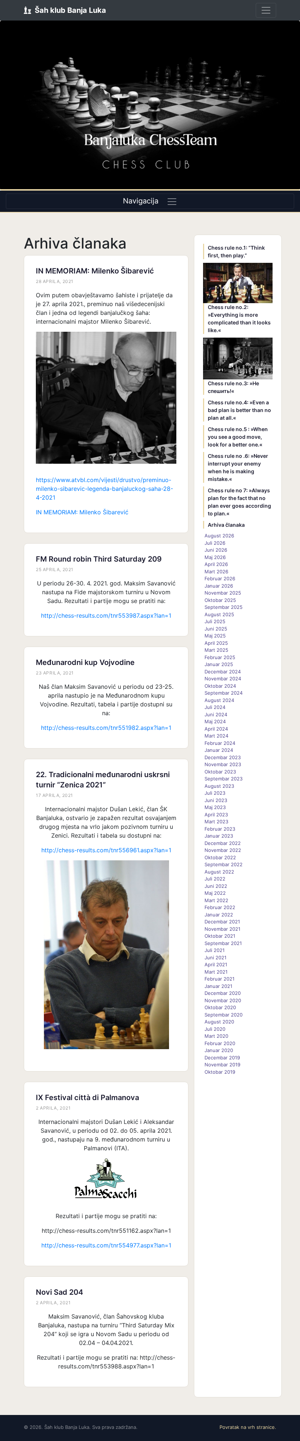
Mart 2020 (216, 1036)
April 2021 (216, 964)
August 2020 (219, 1022)
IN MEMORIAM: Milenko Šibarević (95, 270)
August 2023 (219, 786)
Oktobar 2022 (220, 857)
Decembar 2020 (223, 993)
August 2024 (219, 700)
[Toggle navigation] (266, 10)
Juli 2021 (215, 950)
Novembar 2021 (222, 929)
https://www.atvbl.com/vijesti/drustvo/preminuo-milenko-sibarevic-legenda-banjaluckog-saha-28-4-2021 (104, 488)
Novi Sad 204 (59, 1292)
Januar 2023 (219, 836)
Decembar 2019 (222, 1057)
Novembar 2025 (223, 593)
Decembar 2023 (223, 757)
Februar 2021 (220, 979)
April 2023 (216, 814)
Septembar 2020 (224, 1015)
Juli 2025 (215, 621)
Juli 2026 (215, 543)
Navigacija (140, 200)
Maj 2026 (215, 557)
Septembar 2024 (224, 693)
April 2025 (216, 643)
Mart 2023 (216, 821)
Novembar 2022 (223, 850)
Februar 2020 (220, 1043)
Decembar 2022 (223, 843)
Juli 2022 (215, 879)
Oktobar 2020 (220, 1007)
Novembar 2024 (223, 678)
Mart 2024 (216, 736)
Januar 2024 (219, 750)
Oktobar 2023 (220, 772)
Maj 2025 (215, 636)
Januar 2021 (218, 986)
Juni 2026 (216, 550)
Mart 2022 (216, 900)
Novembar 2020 (223, 1000)
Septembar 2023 (224, 779)
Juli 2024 (215, 707)
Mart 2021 (216, 972)
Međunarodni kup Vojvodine (85, 662)
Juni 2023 (216, 800)
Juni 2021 (215, 957)
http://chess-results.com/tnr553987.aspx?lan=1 (106, 615)
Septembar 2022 (224, 864)
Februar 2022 (220, 907)
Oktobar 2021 (220, 936)
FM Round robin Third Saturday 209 (99, 559)
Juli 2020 (215, 1029)
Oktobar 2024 (220, 686)
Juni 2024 (216, 714)
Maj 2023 (215, 807)
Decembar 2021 (222, 921)
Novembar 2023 (223, 764)
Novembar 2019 (222, 1064)
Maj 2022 (215, 893)
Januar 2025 (219, 664)
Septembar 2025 (224, 607)
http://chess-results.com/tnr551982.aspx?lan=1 (106, 727)
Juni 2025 (216, 629)
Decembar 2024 (223, 671)
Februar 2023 (220, 829)
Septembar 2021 (223, 943)
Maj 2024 (215, 721)
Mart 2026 (216, 571)
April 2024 (216, 729)
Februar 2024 (220, 743)
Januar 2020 (219, 1050)
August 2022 (219, 872)
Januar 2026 (219, 586)
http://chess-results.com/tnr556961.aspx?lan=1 (106, 850)
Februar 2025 (220, 657)
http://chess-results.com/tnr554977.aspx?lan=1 (106, 1245)
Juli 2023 (215, 793)
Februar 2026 (220, 578)
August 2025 (219, 614)
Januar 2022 (219, 915)
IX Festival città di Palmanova (87, 1097)
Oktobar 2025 (220, 600)
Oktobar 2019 (220, 1072)
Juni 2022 (216, 886)
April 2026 (216, 564)
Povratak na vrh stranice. (248, 1427)
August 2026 (219, 535)
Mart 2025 (216, 650)
